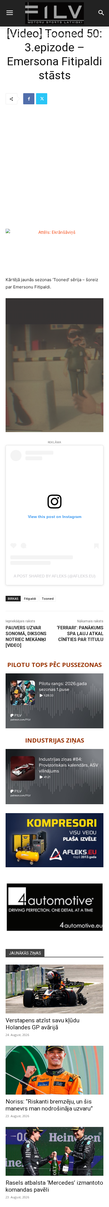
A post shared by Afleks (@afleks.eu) (55, 576)
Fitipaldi (30, 598)
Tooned (48, 598)
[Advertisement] (54, 167)
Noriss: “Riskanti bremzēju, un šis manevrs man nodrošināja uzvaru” (49, 1105)
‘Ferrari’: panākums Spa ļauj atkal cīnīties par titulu (80, 633)
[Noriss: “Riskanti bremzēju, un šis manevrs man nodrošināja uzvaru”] (54, 1070)
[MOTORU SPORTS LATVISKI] (54, 13)
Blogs (22, 34)
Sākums (9, 34)
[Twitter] (41, 98)
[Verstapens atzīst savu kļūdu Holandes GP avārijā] (54, 989)
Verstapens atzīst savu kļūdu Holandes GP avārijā (42, 1024)
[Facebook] (28, 98)
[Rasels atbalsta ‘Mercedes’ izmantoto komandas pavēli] (54, 1151)
